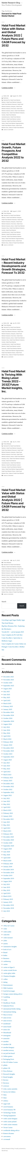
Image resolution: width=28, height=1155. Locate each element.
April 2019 (6, 893)
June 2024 (6, 730)
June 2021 (6, 822)
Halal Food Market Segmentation (14, 123)
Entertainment (8, 985)
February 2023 (8, 778)
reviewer (6, 1086)
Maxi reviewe (7, 1015)
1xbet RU (6, 935)
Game (5, 1000)
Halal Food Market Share (8, 125)
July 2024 (6, 727)
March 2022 (7, 810)
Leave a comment (8, 129)
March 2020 (7, 861)
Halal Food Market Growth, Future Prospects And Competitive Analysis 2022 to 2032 (13, 152)
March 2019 (7, 896)
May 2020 (6, 855)
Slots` (5, 1098)
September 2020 (8, 846)
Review (5, 1080)
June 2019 (6, 887)
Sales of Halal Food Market (16, 127)
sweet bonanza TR (9, 1110)
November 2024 (8, 715)
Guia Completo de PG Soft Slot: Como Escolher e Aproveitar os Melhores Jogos (12, 638)
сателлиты (7, 1136)
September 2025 (8, 686)
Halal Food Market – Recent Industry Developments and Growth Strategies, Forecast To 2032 (14, 266)
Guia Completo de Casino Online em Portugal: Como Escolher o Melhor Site (14, 647)
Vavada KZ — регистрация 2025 (13, 632)
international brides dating (11, 1009)
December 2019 (8, 870)
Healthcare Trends (9, 1003)
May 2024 (6, 733)
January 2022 (7, 816)
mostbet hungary (8, 1047)
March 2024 (7, 739)
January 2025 (7, 709)
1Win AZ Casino (8, 926)
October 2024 (7, 718)
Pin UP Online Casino (10, 1062)
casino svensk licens (10, 970)
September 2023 (8, 757)
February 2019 (8, 899)
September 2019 (8, 878)
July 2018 (6, 911)
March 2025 (7, 703)
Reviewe (6, 1083)
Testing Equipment (9, 1116)
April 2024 (6, 736)
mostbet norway (8, 1050)
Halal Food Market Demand (9, 104)
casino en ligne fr (9, 967)
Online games (7, 1056)
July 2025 (6, 692)
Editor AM (6, 96)
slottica (5, 1101)
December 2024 (8, 712)
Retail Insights (8, 1077)
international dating (9, 1012)
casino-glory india (9, 973)
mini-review (7, 1018)
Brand (5, 952)
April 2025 (6, 700)
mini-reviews (7, 1021)
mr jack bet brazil (9, 1053)
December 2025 (8, 677)
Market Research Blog (11, 3)
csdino (5, 979)
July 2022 (6, 798)
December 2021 (8, 819)
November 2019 (8, 873)
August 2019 (7, 881)
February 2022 (8, 813)
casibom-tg (7, 961)
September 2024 (8, 721)
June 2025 (6, 695)
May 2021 (6, 825)
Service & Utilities (9, 1092)
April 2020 (6, 858)
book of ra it (7, 949)
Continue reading (8, 88)
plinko (5, 1065)
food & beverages (9, 991)
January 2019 (7, 902)
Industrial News (8, 1006)
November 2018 (8, 908)
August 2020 (7, 849)
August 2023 (7, 760)
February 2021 (8, 834)
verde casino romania (10, 1124)
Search (4, 602)
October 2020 (7, 843)
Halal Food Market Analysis (13, 102)
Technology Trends (9, 1113)
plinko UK (6, 1068)
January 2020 (7, 867)
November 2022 (8, 786)
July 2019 (6, 884)
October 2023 (7, 754)
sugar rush (6, 1104)
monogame (7, 1035)
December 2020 (8, 837)
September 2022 (8, 792)
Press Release (7, 213)
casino (5, 964)
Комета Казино (8, 1133)
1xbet (5, 929)
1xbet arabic (7, 932)
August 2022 (7, 795)
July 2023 (6, 763)
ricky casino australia (10, 1089)
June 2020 (6, 852)
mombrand (6, 1024)
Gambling (6, 997)
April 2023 (6, 772)
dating (5, 982)
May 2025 (6, 697)
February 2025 (8, 706)
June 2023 (6, 766)
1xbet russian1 (8, 938)
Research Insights (9, 1074)
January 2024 (7, 745)
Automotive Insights (10, 947)
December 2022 (8, 784)
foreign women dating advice (12, 994)
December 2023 (8, 748)
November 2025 (8, 680)
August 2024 (7, 724)
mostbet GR (7, 1044)
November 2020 (8, 840)
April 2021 (6, 828)
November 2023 (8, 751)
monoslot (6, 1038)
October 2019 (7, 875)
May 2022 (6, 804)
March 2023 (7, 775)
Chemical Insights (9, 976)
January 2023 (7, 781)
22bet (5, 941)
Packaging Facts (8, 1059)
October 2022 (7, 789)
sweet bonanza (8, 1107)
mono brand (7, 1027)
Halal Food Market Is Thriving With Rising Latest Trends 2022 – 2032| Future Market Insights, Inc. (13, 381)
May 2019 (6, 890)
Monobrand (7, 1033)
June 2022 (6, 801)
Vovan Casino (7, 1127)
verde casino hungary (10, 1119)
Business (5, 98)
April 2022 (6, 807)
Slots (5, 1095)
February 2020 (8, 864)
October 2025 (7, 683)
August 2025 (7, 689)
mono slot (6, 1030)
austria (5, 944)
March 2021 (7, 831)
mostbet (6, 1041)
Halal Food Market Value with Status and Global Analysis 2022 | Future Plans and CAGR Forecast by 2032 (13, 35)
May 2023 (6, 769)
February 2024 (8, 742)
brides (5, 955)
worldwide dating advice (11, 1130)
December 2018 (8, 905)
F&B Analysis (8, 988)
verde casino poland (9, 1122)
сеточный (6, 1139)
